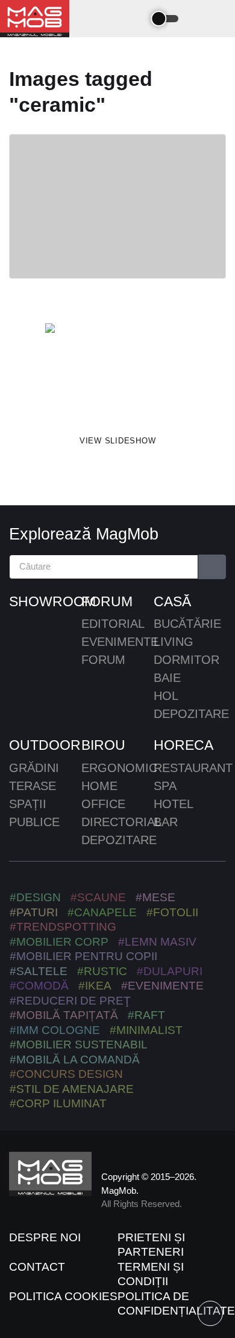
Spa (165, 785)
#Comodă (39, 985)
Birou (103, 745)
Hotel (173, 803)
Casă (172, 601)
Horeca (183, 745)
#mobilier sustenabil (79, 1044)
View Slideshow (118, 440)
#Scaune (98, 897)
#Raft (146, 1015)
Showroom (45, 601)
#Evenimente (162, 985)
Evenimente (119, 641)
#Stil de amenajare (72, 1089)
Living (173, 641)
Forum (107, 601)
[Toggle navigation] (134, 19)
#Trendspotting (63, 926)
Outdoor (45, 745)
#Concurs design (66, 1074)
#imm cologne (55, 1030)
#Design (35, 897)
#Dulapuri (169, 971)
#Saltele (38, 971)
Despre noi (45, 1237)
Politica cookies (63, 1296)
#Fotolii (172, 912)
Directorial (121, 822)
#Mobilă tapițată (64, 1015)
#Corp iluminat (58, 1103)
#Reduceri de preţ (70, 1000)
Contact (37, 1266)
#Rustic (102, 971)
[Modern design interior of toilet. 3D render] (117, 371)
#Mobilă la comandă (75, 1059)
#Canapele (102, 912)
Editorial (113, 623)
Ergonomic (119, 767)
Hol (166, 695)
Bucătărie (187, 623)
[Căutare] (212, 567)
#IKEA (94, 985)
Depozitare (191, 713)
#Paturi (34, 912)
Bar (166, 822)
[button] (200, 18)
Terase (32, 785)
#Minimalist (146, 1030)
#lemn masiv (157, 941)
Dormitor (186, 659)
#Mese (155, 897)
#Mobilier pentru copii (83, 956)
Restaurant (193, 767)
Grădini (34, 767)
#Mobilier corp (59, 941)
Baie (167, 677)
